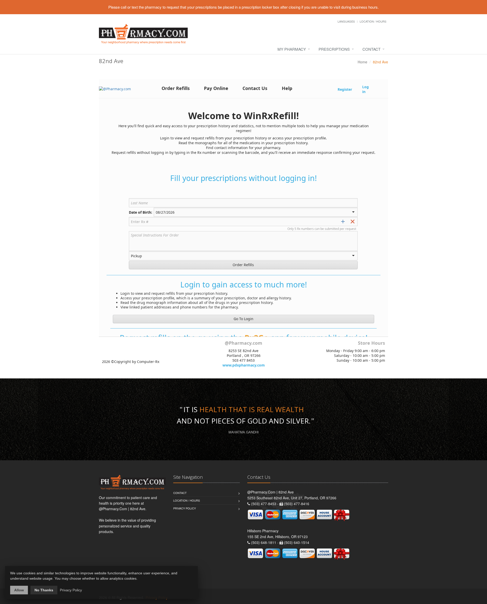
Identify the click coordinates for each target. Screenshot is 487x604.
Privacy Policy (184, 508)
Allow (19, 590)
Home (362, 61)
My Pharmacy (291, 49)
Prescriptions (334, 49)
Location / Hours (373, 21)
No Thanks (43, 590)
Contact (371, 49)
